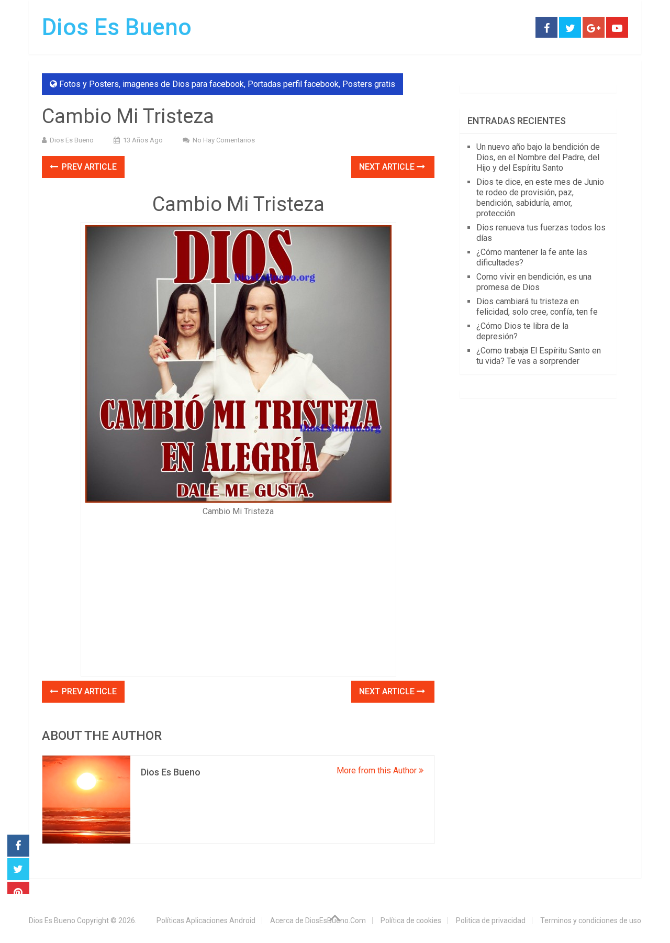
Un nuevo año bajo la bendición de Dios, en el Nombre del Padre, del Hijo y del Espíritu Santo (538, 157)
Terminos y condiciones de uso (590, 920)
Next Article (388, 167)
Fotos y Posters (89, 84)
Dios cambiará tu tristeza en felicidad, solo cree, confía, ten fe (537, 306)
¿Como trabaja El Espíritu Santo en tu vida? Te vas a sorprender (538, 356)
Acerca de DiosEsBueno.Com (318, 920)
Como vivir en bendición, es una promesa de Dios (533, 282)
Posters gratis (368, 84)
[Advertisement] (238, 593)
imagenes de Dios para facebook (183, 84)
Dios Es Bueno (117, 27)
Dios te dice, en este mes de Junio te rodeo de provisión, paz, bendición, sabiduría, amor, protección (540, 197)
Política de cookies (411, 920)
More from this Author (378, 770)
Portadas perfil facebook (293, 84)
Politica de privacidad (491, 920)
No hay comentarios (224, 140)
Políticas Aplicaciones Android (206, 920)
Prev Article (88, 167)
